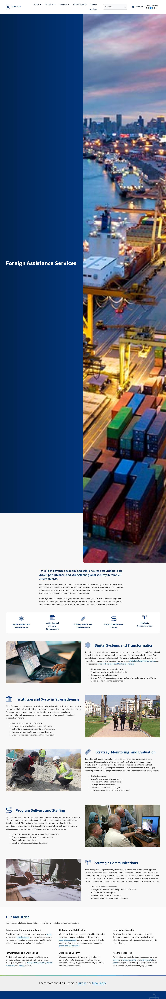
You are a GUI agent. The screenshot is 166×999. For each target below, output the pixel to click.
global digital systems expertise (142, 661)
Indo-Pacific (99, 983)
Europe (82, 983)
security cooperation (67, 940)
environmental (146, 960)
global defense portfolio (69, 946)
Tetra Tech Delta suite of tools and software (115, 664)
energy (21, 965)
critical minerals (23, 937)
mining (116, 960)
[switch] (151, 8)
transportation (33, 962)
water (49, 934)
